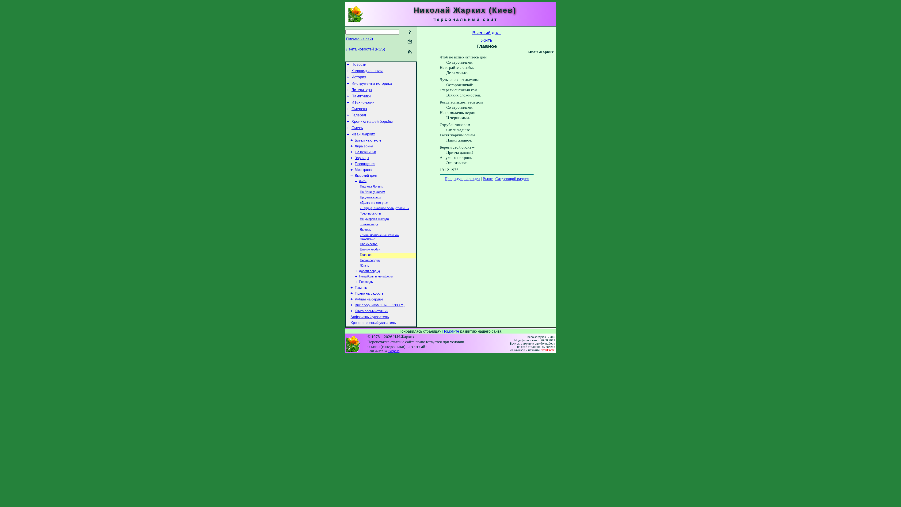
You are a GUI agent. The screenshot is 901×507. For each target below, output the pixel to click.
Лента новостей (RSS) (365, 49)
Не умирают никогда (374, 219)
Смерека (359, 109)
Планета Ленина (371, 186)
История (358, 77)
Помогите (450, 331)
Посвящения (365, 164)
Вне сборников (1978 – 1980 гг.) (380, 305)
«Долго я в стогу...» (374, 202)
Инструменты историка (371, 83)
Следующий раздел (512, 179)
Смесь (357, 128)
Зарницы (362, 158)
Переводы (366, 282)
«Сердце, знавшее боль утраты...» (384, 208)
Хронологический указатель (373, 323)
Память (361, 287)
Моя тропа (363, 170)
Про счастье (369, 244)
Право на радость (369, 293)
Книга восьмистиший (371, 311)
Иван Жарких (363, 134)
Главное (365, 255)
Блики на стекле (368, 140)
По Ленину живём (372, 192)
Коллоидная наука (367, 71)
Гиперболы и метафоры (376, 276)
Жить (363, 181)
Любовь (365, 229)
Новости (358, 64)
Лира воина (364, 146)
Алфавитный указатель (370, 317)
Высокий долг (366, 175)
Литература (361, 90)
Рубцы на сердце (369, 299)
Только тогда (369, 224)
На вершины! (365, 152)
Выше (488, 179)
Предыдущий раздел (462, 179)
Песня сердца (370, 260)
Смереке (393, 351)
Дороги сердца (369, 271)
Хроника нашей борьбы (372, 121)
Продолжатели (370, 197)
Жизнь (364, 265)
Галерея (358, 115)
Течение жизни (370, 213)
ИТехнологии (362, 102)
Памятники (361, 96)
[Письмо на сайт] (410, 42)
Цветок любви (370, 249)
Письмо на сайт (359, 39)
